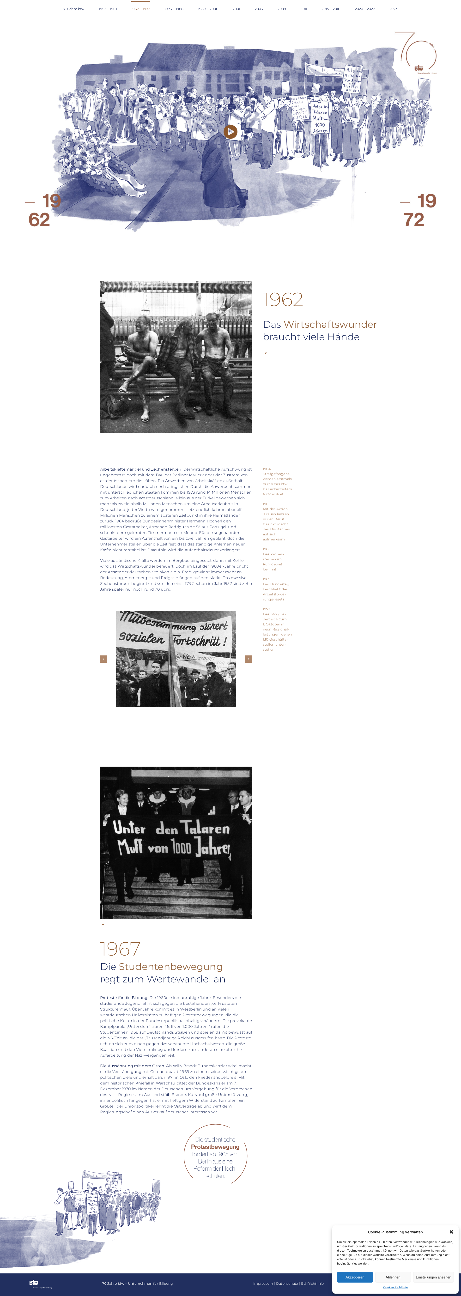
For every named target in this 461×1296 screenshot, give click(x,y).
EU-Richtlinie (312, 1283)
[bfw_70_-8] (176, 659)
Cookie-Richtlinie (395, 1287)
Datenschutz (287, 1283)
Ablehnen (393, 1277)
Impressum (263, 1283)
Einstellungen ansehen (433, 1277)
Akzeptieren (355, 1277)
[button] (451, 1231)
